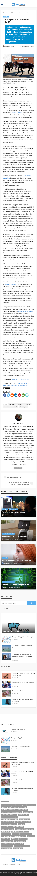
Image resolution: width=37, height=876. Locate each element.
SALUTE (5, 557)
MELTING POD (6, 826)
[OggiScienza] (18, 860)
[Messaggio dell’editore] (18, 624)
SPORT (15, 838)
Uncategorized (7, 846)
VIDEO (26, 846)
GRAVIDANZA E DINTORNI (9, 817)
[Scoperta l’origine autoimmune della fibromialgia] (6, 702)
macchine (7, 407)
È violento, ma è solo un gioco (13, 512)
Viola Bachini (7, 539)
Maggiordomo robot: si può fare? (14, 536)
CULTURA (6, 812)
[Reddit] (12, 395)
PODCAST (19, 829)
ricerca (6, 16)
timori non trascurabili (25, 311)
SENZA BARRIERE (19, 836)
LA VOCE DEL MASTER (9, 824)
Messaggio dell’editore (11, 631)
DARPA (20, 404)
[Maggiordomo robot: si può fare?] (18, 530)
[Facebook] (4, 395)
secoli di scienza (7, 836)
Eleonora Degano (8, 515)
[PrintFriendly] (27, 395)
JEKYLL (27, 822)
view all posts (18, 467)
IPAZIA (18, 822)
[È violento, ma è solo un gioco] (18, 506)
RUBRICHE (6, 834)
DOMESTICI (16, 812)
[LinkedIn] (15, 395)
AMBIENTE (20, 805)
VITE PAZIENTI (6, 848)
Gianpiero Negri (9, 46)
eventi (13, 814)
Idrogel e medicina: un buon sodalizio (16, 560)
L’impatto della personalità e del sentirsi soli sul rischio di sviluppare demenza (22, 656)
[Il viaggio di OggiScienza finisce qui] (6, 639)
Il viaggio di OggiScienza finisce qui (22, 637)
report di (11, 284)
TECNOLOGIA (13, 509)
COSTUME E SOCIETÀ (9, 809)
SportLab (23, 838)
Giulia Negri (7, 563)
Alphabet (12, 404)
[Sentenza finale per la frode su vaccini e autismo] (6, 684)
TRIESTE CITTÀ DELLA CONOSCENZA (12, 843)
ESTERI (5, 814)
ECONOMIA (28, 812)
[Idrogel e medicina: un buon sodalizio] (18, 554)
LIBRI (21, 824)
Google (28, 404)
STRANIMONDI (7, 841)
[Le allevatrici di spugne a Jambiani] (6, 648)
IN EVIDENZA (24, 819)
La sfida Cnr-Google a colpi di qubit (15, 585)
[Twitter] (8, 395)
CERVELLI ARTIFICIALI (8, 533)
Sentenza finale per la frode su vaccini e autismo (23, 683)
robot (15, 407)
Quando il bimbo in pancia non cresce (23, 691)
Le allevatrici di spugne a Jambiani (22, 645)
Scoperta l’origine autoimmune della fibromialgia (23, 700)
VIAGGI (18, 846)
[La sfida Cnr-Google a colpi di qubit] (18, 578)
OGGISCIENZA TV (7, 829)
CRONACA (22, 809)
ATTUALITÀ (6, 807)
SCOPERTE (26, 834)
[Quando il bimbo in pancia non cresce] (6, 693)
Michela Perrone (8, 587)
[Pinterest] (19, 395)
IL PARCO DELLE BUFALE (9, 819)
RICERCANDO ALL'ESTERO (19, 831)
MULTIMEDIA (18, 826)
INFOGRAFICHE (7, 822)
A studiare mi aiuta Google (20, 379)
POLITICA (29, 829)
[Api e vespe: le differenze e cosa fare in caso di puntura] (6, 676)
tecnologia (23, 407)
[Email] (23, 395)
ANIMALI (31, 805)
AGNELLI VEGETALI (8, 805)
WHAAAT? (18, 848)
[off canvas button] (2, 4)
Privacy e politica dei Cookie (11, 864)
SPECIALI (5, 838)
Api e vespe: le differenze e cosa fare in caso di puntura (23, 674)
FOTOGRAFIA (23, 814)
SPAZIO (31, 836)
